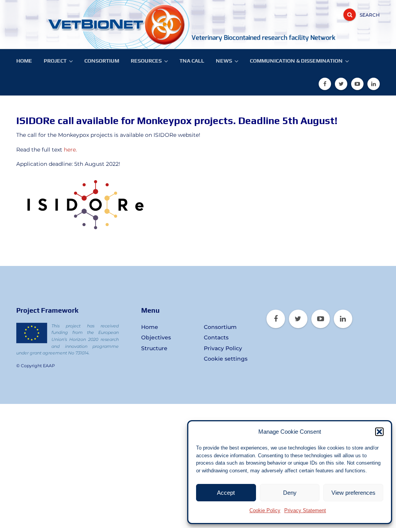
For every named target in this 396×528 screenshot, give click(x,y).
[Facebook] (325, 84)
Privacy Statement (305, 510)
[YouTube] (357, 84)
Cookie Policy (264, 510)
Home (24, 61)
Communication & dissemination (296, 61)
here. (70, 149)
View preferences (353, 492)
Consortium (101, 61)
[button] (379, 432)
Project (55, 61)
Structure (154, 348)
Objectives (156, 337)
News (224, 61)
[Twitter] (341, 84)
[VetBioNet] (74, 24)
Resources (146, 61)
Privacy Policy (223, 348)
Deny (290, 492)
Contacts (216, 337)
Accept (226, 492)
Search (370, 15)
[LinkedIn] (373, 84)
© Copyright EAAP (35, 365)
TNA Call (191, 61)
